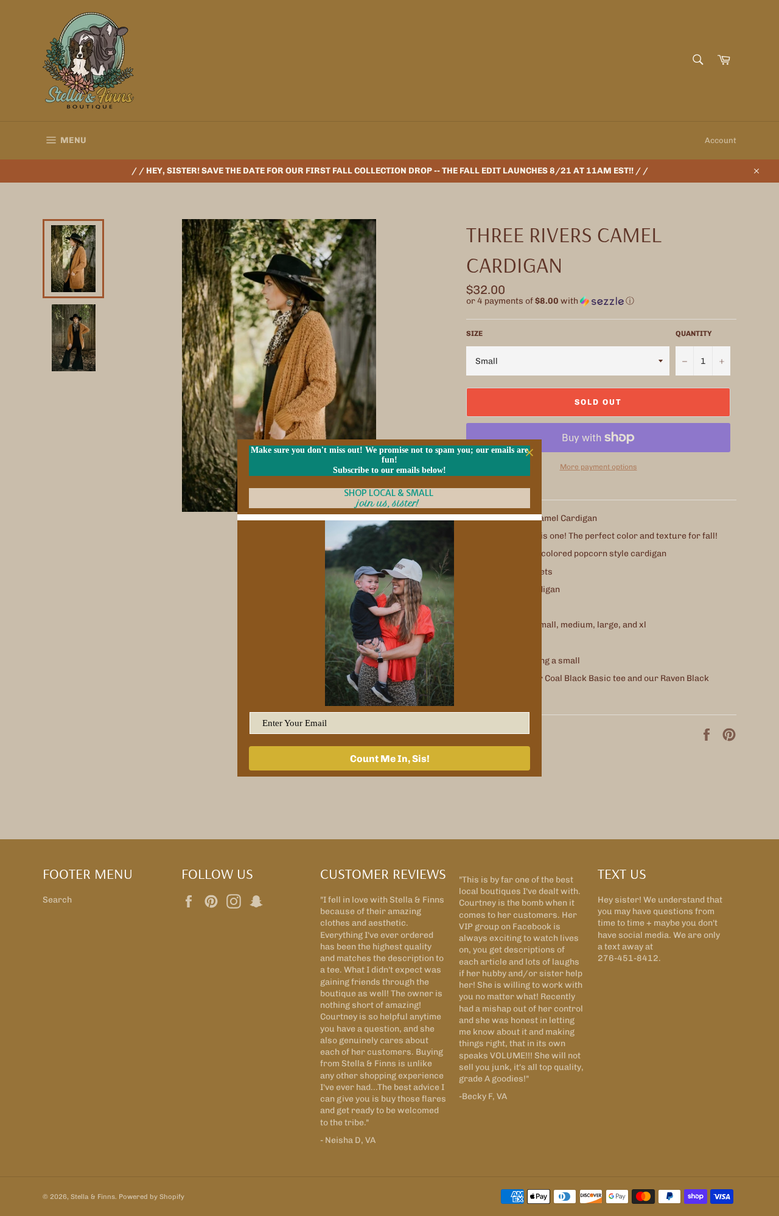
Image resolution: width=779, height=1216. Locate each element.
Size (474, 333)
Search (57, 900)
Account (720, 140)
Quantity (694, 333)
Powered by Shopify (151, 1196)
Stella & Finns (93, 1196)
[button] (601, 301)
